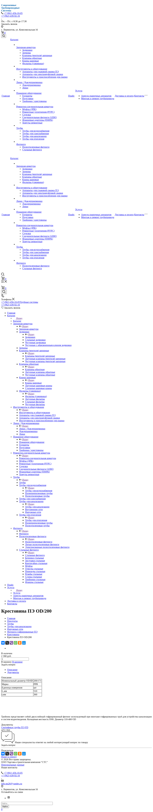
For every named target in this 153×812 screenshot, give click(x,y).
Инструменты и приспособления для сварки (45, 77)
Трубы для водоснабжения (35, 131)
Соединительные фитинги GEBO (39, 117)
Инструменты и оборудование (31, 69)
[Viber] (11, 643)
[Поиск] (3, 36)
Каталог (14, 39)
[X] (7, 643)
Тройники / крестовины (34, 101)
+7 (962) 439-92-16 (10, 16)
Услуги (78, 90)
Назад (19, 318)
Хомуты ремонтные (32, 122)
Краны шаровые (30, 61)
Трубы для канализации (34, 136)
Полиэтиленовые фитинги (35, 147)
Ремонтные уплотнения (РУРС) (38, 112)
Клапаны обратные (32, 58)
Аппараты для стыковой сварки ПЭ (40, 71)
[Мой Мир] (24, 643)
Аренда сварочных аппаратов (96, 96)
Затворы (26, 52)
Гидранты (27, 96)
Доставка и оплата (124, 96)
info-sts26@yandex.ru (11, 783)
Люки (25, 87)
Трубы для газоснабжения (35, 133)
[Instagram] (8, 798)
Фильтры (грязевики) (33, 63)
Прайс (71, 96)
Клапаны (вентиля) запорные (37, 55)
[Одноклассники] (20, 643)
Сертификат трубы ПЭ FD (14, 727)
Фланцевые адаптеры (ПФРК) (37, 120)
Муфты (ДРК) (29, 109)
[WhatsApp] (15, 643)
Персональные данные (12, 765)
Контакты (139, 96)
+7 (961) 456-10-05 (13, 13)
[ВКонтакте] (3, 643)
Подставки (27, 98)
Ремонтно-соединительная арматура (34, 106)
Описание (12, 669)
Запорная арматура (26, 47)
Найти (5, 806)
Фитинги (21, 144)
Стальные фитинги (32, 149)
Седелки (26, 114)
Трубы (19, 128)
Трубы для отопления (33, 139)
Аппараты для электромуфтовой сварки (42, 74)
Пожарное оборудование (29, 93)
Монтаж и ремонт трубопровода (97, 98)
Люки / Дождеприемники (29, 82)
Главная (6, 96)
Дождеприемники (31, 85)
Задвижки (27, 50)
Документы (13, 672)
